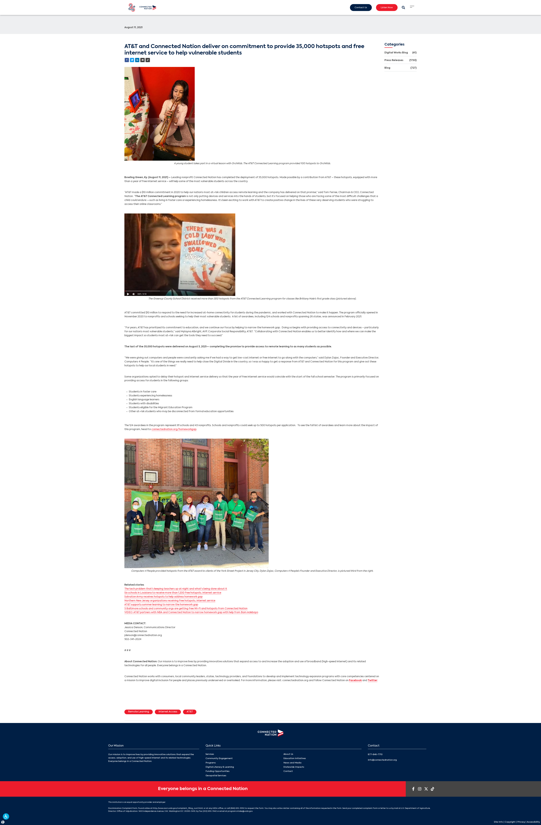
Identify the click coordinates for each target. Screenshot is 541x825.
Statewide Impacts (293, 767)
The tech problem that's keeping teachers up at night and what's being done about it (175, 589)
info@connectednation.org (382, 760)
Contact (288, 771)
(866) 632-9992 (237, 808)
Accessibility (533, 822)
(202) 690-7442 (210, 811)
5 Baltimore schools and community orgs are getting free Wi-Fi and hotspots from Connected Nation (185, 608)
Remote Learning (138, 712)
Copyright (510, 822)
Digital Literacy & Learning (220, 767)
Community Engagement (219, 758)
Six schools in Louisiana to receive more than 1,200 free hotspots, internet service (172, 593)
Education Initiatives (294, 758)
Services (210, 754)
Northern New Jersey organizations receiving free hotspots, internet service (169, 601)
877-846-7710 (375, 754)
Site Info (498, 822)
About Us (288, 754)
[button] (6, 816)
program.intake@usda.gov (240, 811)
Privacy (521, 822)
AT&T (190, 712)
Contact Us (361, 7)
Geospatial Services (216, 776)
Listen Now (387, 7)
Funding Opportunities (218, 771)
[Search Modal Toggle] (403, 7)
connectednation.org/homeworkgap (173, 429)
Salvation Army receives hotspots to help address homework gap (163, 597)
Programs (211, 763)
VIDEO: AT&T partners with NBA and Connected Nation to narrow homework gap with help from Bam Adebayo (191, 612)
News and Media (292, 763)
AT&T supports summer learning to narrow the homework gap (161, 604)
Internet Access (167, 712)
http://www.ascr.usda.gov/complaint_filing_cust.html (178, 808)
